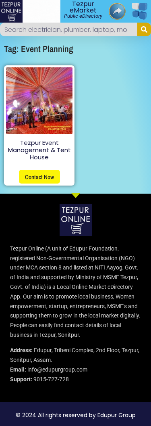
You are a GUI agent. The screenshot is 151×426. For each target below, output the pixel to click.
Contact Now (39, 177)
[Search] (144, 29)
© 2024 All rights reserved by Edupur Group (76, 415)
